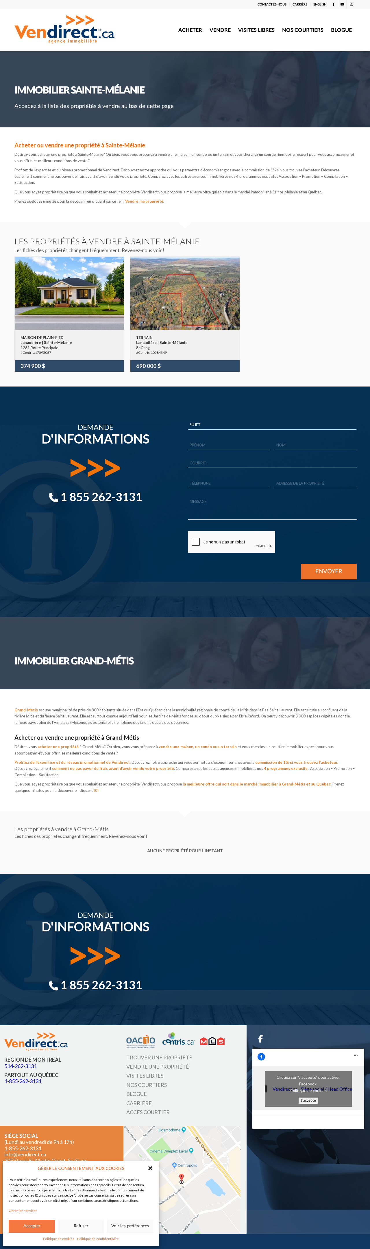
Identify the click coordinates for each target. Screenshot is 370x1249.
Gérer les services (23, 1210)
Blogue (136, 1094)
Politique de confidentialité (98, 1239)
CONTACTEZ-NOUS (272, 4)
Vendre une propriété (157, 1066)
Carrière (139, 1103)
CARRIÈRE (300, 4)
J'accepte (308, 1100)
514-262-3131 (20, 1066)
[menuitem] (272, 4)
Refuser (81, 1226)
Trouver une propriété (159, 1057)
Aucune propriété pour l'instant (185, 850)
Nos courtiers (146, 1084)
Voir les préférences (130, 1226)
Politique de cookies (58, 1239)
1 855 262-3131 (100, 497)
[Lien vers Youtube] (342, 4)
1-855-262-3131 (22, 1081)
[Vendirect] (64, 30)
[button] (150, 1168)
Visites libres (144, 1075)
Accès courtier (148, 1112)
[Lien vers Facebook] (334, 4)
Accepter (31, 1226)
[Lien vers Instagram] (351, 4)
